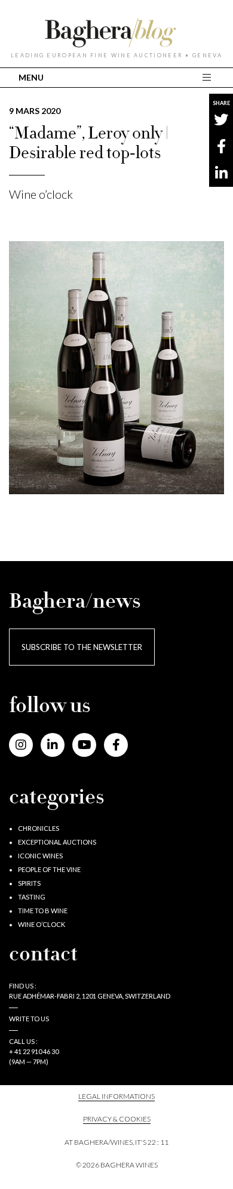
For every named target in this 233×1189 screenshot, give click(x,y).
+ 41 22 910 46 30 (34, 1051)
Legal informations (116, 1096)
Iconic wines (40, 856)
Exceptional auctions (57, 842)
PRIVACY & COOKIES (117, 1118)
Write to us (29, 1018)
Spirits (29, 883)
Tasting (31, 897)
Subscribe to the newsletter (82, 647)
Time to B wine (43, 910)
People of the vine (49, 869)
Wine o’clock (41, 194)
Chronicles (38, 828)
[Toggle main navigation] (208, 77)
